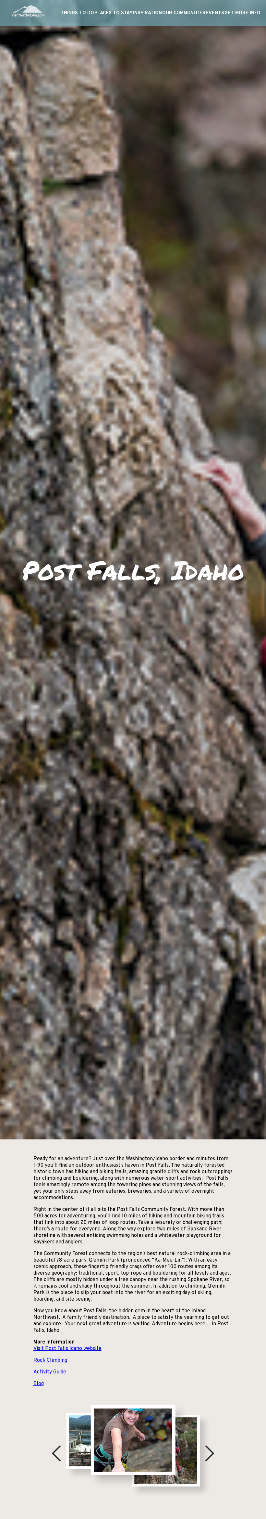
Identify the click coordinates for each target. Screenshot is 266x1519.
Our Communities (183, 13)
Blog (38, 1384)
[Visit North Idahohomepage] (27, 13)
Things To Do (77, 13)
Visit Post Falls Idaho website (67, 1348)
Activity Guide (49, 1372)
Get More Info (242, 13)
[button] (56, 1453)
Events (215, 13)
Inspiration (147, 13)
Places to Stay (113, 13)
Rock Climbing (50, 1360)
